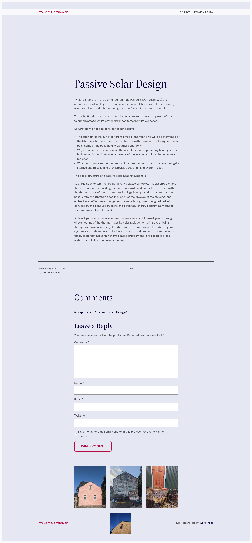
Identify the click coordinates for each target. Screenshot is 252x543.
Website (79, 415)
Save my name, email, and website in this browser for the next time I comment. (121, 434)
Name (79, 383)
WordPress (207, 523)
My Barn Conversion (53, 12)
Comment (81, 342)
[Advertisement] (126, 45)
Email (78, 399)
